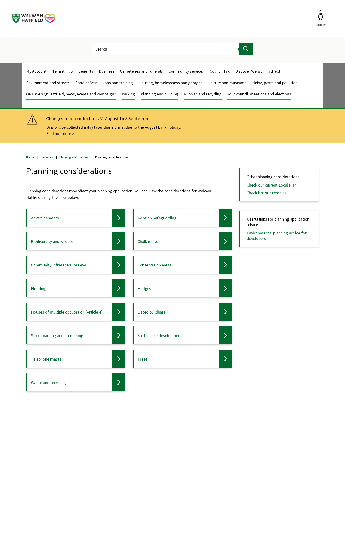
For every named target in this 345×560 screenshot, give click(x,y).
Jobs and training (117, 82)
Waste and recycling (48, 382)
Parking (128, 94)
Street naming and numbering (57, 335)
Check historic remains (266, 192)
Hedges (144, 288)
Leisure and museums (227, 82)
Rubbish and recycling (203, 94)
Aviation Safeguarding (157, 218)
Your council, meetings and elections (259, 94)
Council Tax (220, 71)
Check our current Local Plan (272, 185)
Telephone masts (46, 359)
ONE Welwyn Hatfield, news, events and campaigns (71, 94)
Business (106, 71)
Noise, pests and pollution (275, 82)
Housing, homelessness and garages (170, 82)
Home (30, 157)
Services (47, 157)
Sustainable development (160, 335)
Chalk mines (148, 241)
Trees (142, 359)
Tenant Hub (62, 71)
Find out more (58, 133)
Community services (186, 71)
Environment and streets (48, 82)
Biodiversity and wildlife (52, 241)
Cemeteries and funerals (141, 71)
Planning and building (159, 94)
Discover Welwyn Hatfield (257, 71)
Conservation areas (154, 265)
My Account (36, 71)
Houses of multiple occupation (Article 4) (67, 312)
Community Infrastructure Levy (58, 265)
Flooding (38, 288)
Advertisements (45, 218)
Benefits (85, 71)
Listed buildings (151, 312)
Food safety (86, 82)
